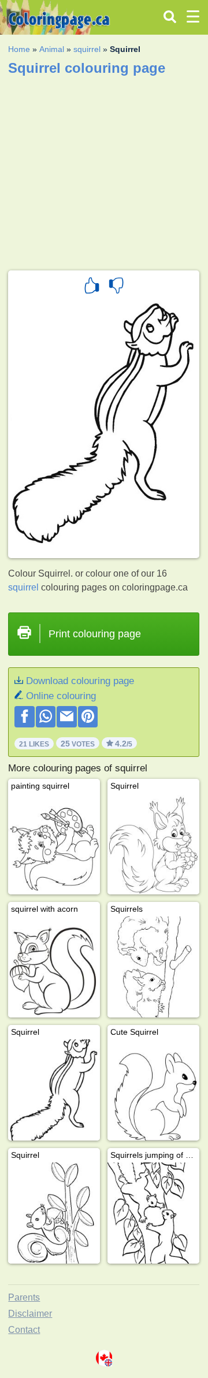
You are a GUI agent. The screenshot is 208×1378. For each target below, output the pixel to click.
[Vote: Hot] (92, 287)
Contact (24, 1330)
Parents (24, 1297)
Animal (51, 49)
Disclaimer (30, 1313)
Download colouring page (80, 680)
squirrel (87, 49)
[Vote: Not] (116, 287)
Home (19, 49)
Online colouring (61, 695)
